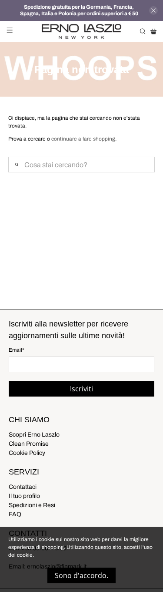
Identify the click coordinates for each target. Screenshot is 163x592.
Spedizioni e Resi (32, 505)
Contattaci (23, 487)
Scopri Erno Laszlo (34, 434)
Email (16, 350)
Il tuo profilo (24, 496)
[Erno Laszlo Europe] (82, 31)
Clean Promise (29, 444)
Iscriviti (81, 389)
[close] (153, 10)
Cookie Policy (27, 453)
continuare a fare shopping (83, 139)
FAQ (15, 514)
